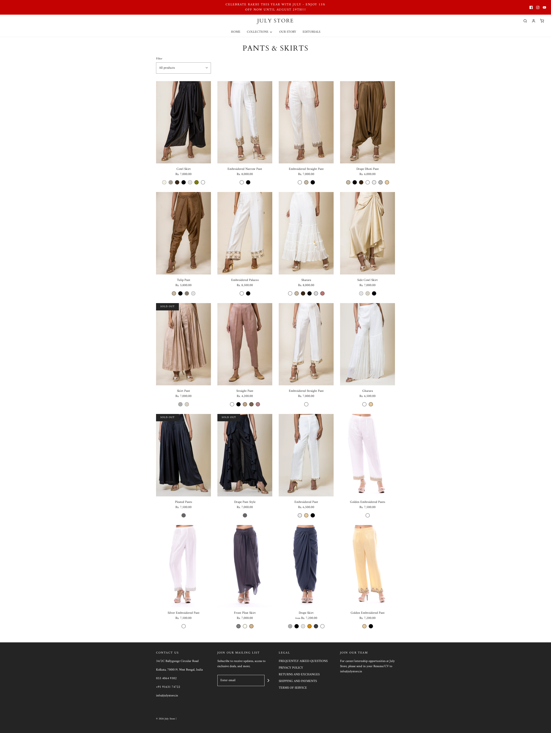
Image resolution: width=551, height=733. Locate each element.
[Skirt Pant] (183, 344)
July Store (275, 21)
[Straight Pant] (244, 344)
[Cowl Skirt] (183, 122)
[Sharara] (306, 233)
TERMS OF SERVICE (293, 688)
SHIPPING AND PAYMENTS (298, 681)
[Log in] (533, 21)
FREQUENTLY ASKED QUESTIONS (303, 661)
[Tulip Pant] (183, 233)
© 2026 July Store (166, 719)
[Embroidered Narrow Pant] (244, 122)
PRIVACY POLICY (291, 668)
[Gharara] (367, 344)
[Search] (525, 21)
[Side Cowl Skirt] (367, 233)
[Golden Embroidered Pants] (367, 455)
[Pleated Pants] (183, 455)
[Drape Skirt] (306, 566)
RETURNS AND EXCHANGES (299, 674)
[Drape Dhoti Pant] (367, 122)
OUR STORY (287, 32)
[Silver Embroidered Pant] (183, 566)
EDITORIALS (311, 32)
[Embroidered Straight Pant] (306, 122)
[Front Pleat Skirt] (244, 566)
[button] (183, 68)
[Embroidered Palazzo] (244, 233)
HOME (235, 32)
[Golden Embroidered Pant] (367, 566)
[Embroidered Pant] (306, 455)
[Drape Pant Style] (244, 455)
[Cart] (542, 21)
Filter (159, 59)
